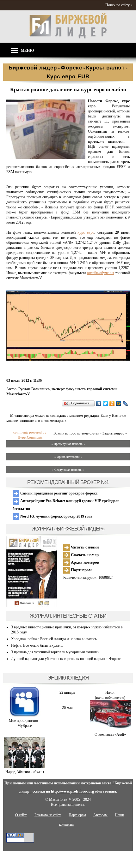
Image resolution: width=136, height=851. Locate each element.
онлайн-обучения (100, 273)
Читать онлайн (84, 547)
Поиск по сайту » (119, 5)
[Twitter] (105, 403)
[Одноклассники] (112, 403)
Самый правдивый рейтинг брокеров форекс (58, 493)
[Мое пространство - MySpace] (24, 715)
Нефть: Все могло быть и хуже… (37, 645)
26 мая (67, 707)
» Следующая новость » (68, 469)
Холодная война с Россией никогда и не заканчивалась (53, 639)
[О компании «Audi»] (110, 729)
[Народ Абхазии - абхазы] (24, 766)
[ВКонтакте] (99, 403)
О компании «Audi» (110, 734)
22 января (67, 692)
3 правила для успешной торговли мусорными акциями (55, 652)
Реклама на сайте (47, 815)
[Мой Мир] (118, 403)
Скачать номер (84, 554)
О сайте (21, 815)
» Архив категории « (68, 456)
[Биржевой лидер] (68, 37)
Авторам (100, 815)
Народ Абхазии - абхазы (24, 772)
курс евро (85, 232)
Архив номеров (84, 562)
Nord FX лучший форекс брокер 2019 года (55, 516)
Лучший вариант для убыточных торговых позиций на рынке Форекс (66, 658)
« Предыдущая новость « (68, 444)
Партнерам (81, 569)
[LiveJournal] (125, 403)
